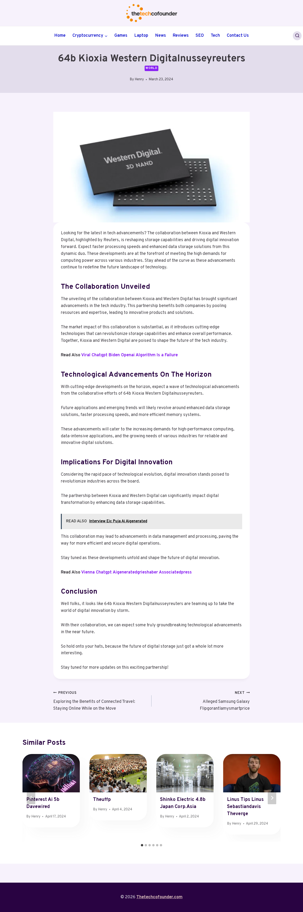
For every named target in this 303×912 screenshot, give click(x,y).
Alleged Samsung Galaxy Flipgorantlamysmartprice (225, 701)
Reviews (181, 35)
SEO (200, 35)
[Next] (272, 797)
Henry (139, 79)
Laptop (141, 35)
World (151, 68)
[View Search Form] (297, 35)
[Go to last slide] (31, 797)
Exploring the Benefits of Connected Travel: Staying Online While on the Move (94, 701)
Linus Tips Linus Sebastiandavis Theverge (245, 807)
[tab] (142, 845)
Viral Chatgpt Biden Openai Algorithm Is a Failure (129, 355)
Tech (215, 35)
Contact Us (238, 35)
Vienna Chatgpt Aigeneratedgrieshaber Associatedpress (136, 572)
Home (60, 35)
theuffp (102, 800)
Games (120, 35)
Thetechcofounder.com (159, 897)
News (160, 35)
